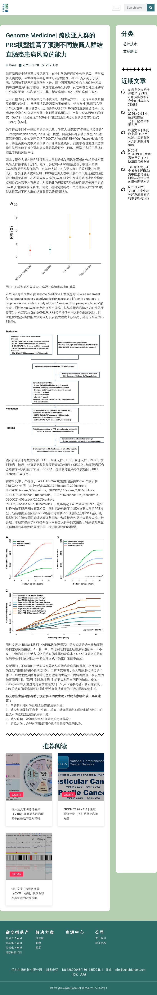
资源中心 (75, 932)
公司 (100, 932)
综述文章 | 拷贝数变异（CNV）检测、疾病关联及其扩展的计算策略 (27, 893)
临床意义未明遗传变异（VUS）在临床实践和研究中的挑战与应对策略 (27, 813)
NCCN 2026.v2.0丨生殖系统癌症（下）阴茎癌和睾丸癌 (81, 813)
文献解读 (16, 794)
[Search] (151, 7)
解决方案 (45, 932)
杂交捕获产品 (18, 932)
